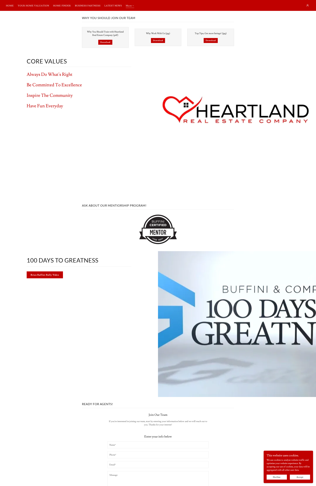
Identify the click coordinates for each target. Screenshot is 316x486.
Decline (277, 477)
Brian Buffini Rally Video (45, 274)
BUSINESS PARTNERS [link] (87, 5)
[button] (130, 6)
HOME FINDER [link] (62, 5)
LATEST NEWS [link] (113, 5)
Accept (299, 477)
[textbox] (158, 444)
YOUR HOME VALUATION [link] (33, 5)
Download (105, 42)
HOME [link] (10, 5)
